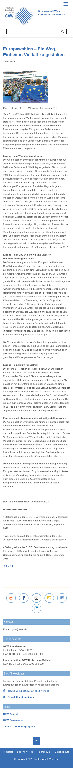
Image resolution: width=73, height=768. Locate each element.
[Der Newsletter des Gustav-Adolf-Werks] (62, 598)
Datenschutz (62, 752)
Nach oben (36, 741)
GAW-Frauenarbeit (13, 720)
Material (8, 752)
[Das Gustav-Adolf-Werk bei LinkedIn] (36, 608)
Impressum (44, 752)
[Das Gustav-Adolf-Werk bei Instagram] (36, 598)
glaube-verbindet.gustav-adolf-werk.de (28, 690)
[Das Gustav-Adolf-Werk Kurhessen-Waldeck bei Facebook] (24, 598)
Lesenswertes (25, 752)
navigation (66, 3)
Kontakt (8, 621)
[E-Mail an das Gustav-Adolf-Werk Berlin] (49, 598)
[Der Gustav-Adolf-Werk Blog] (11, 598)
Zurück (9, 566)
